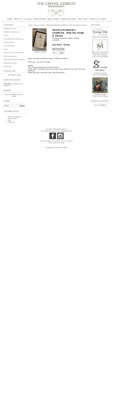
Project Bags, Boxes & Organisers (14, 39)
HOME (9, 19)
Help (9, 120)
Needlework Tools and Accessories (14, 52)
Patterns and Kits (9, 42)
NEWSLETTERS (39, 19)
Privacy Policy (12, 118)
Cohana (6, 35)
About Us (63, 141)
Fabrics (6, 49)
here (14, 94)
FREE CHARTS (53, 19)
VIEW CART (83, 19)
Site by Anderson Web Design (56, 143)
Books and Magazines (10, 56)
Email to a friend (40, 52)
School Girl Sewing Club (100, 37)
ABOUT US (18, 19)
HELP (104, 19)
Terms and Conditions (46, 141)
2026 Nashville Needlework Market (14, 59)
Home (30, 25)
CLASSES (28, 19)
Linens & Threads (9, 46)
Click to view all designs (100, 56)
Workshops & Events (10, 28)
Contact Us (11, 122)
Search (22, 106)
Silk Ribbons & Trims (10, 63)
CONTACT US (94, 19)
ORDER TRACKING (68, 19)
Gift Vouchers (8, 66)
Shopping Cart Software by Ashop (56, 147)
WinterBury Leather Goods (12, 32)
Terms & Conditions (14, 117)
